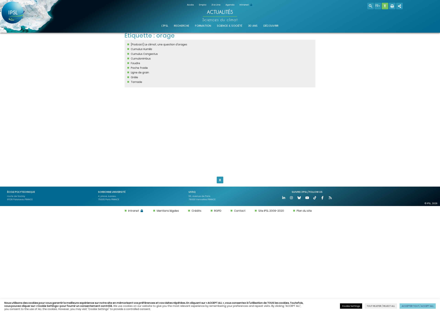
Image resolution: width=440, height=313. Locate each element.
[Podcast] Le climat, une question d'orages (159, 44)
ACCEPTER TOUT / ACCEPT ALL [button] (418, 306)
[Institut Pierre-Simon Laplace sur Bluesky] (299, 198)
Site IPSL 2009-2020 (271, 210)
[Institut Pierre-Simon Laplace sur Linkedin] (284, 198)
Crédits (196, 210)
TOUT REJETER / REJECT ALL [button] (381, 306)
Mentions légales (168, 210)
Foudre (135, 63)
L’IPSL (165, 26)
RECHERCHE (181, 26)
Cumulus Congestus (144, 54)
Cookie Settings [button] (351, 306)
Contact (239, 210)
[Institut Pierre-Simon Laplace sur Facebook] (323, 198)
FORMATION (203, 26)
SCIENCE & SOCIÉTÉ (229, 26)
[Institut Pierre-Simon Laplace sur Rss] (330, 198)
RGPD (217, 210)
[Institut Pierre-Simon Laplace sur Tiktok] (315, 198)
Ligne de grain (140, 72)
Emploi (202, 4)
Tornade (136, 82)
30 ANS (253, 26)
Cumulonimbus (141, 58)
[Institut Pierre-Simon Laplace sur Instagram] (291, 198)
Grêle (134, 77)
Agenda (230, 4)
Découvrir (271, 26)
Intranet (244, 4)
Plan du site (304, 210)
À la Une (216, 4)
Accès (190, 4)
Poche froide (139, 67)
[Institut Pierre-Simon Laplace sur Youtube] (307, 198)
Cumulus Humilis (141, 49)
